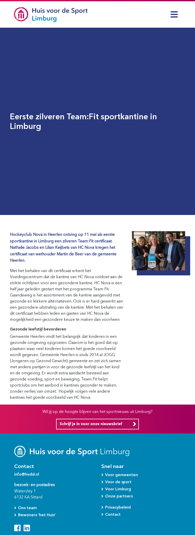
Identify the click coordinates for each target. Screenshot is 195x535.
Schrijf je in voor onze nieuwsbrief (91, 424)
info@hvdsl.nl (26, 474)
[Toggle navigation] (174, 14)
